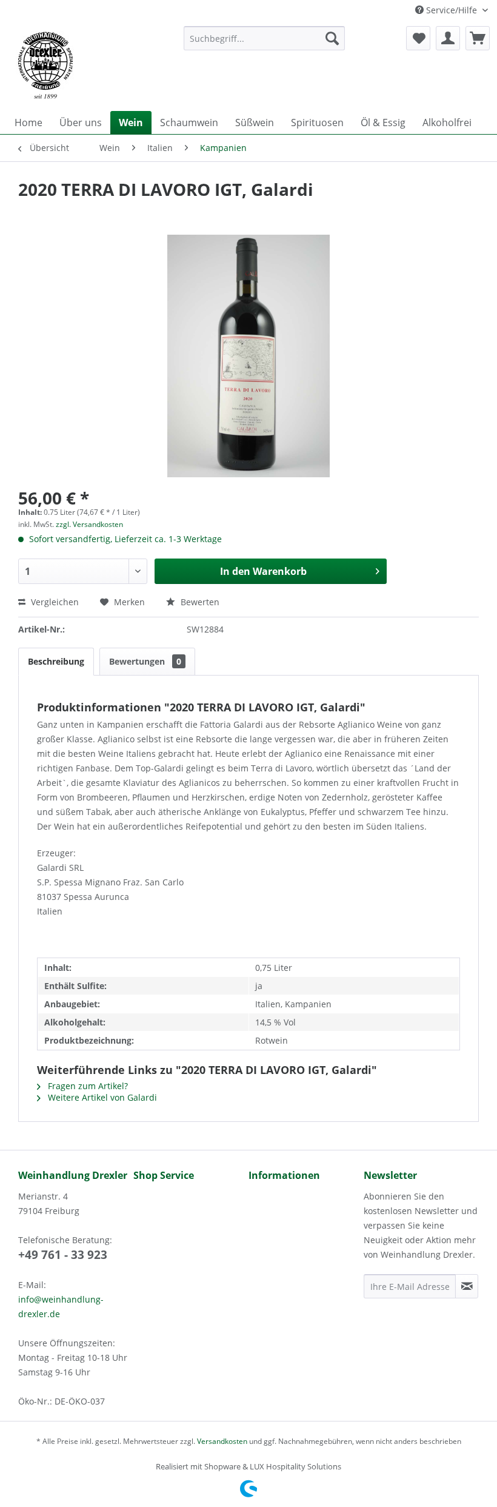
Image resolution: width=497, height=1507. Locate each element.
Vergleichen (53, 602)
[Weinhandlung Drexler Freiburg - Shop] (90, 65)
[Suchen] (332, 38)
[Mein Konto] (448, 38)
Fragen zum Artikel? (86, 1086)
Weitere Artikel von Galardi (101, 1097)
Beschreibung (56, 661)
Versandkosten (222, 1441)
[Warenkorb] (477, 38)
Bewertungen (145, 661)
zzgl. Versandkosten (89, 524)
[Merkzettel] (418, 38)
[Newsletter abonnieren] (466, 1286)
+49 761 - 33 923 (62, 1255)
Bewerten (198, 602)
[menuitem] (264, 38)
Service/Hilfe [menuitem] (451, 10)
